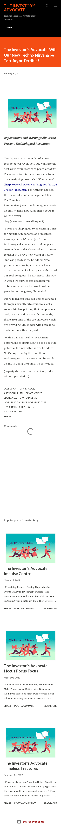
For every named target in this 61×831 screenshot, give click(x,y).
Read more (50, 608)
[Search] (47, 6)
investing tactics (15, 402)
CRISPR (38, 393)
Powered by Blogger (32, 821)
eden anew (10, 397)
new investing (13, 411)
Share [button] (7, 416)
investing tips (37, 402)
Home (9, 27)
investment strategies (18, 406)
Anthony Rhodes (23, 388)
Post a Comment (25, 608)
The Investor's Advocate (19, 7)
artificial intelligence (18, 393)
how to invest (27, 397)
